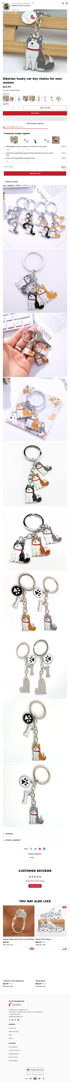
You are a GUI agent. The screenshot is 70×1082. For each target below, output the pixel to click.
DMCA (11, 1038)
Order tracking (14, 1031)
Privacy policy (13, 1047)
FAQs (10, 1035)
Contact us (12, 1028)
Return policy (13, 1057)
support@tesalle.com (16, 1016)
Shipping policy (14, 1054)
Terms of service (14, 1050)
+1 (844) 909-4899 (14, 1014)
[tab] (30, 70)
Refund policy (13, 1060)
